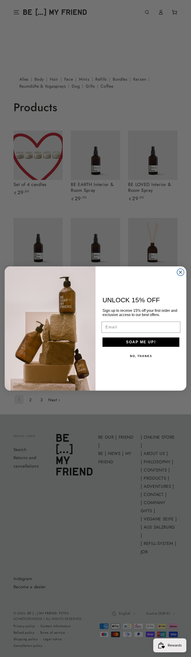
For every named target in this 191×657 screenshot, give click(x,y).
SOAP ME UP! (141, 342)
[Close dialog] (180, 272)
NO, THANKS (141, 356)
